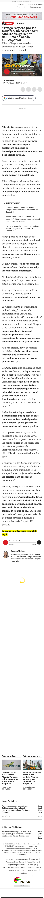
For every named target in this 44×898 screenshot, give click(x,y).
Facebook (23, 89)
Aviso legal (32, 865)
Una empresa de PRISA (22, 880)
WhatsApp (39, 89)
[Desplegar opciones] (38, 71)
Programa (20, 7)
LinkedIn (34, 89)
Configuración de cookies (15, 870)
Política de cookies (34, 868)
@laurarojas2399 (15, 80)
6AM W (21, 23)
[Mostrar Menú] (2, 6)
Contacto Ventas (22, 859)
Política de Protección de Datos (14, 868)
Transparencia (32, 870)
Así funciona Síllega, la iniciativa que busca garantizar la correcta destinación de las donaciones (16, 834)
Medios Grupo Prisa (22, 885)
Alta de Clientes (32, 862)
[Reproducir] (7, 71)
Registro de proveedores (16, 865)
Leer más (15, 561)
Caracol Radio (12, 6)
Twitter (28, 89)
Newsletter (34, 859)
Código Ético (22, 873)
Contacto (9, 859)
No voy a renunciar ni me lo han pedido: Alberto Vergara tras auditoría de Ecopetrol (32, 778)
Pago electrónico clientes (15, 862)
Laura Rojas (8, 80)
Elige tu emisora (35, 7)
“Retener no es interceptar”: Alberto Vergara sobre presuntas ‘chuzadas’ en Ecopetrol (10, 778)
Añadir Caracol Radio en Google (21, 98)
